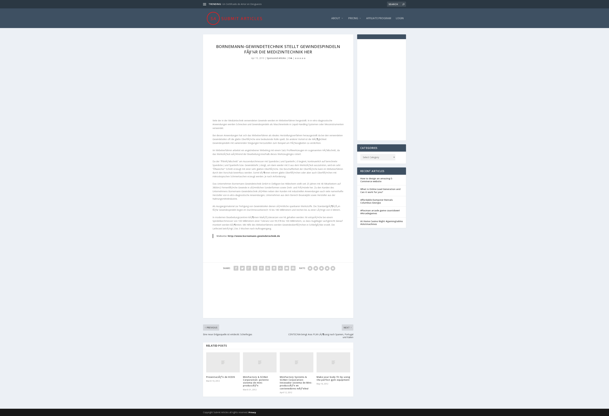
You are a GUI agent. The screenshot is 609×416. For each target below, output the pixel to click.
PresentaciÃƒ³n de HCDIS (220, 376)
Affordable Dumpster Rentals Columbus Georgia (376, 201)
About (335, 18)
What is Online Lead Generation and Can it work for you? (380, 190)
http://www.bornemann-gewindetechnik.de (254, 235)
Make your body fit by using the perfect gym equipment (333, 378)
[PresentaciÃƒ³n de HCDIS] (223, 362)
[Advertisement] (278, 92)
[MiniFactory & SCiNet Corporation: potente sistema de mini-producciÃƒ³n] (260, 362)
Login (400, 18)
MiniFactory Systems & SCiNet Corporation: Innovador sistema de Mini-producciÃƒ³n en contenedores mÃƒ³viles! (296, 382)
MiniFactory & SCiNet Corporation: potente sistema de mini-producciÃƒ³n (255, 381)
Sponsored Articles (276, 58)
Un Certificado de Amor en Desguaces (242, 4)
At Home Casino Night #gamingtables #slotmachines (381, 223)
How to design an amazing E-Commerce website (376, 180)
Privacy (252, 412)
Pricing (353, 18)
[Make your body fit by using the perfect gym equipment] (333, 362)
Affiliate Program (378, 18)
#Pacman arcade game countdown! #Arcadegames (380, 212)
